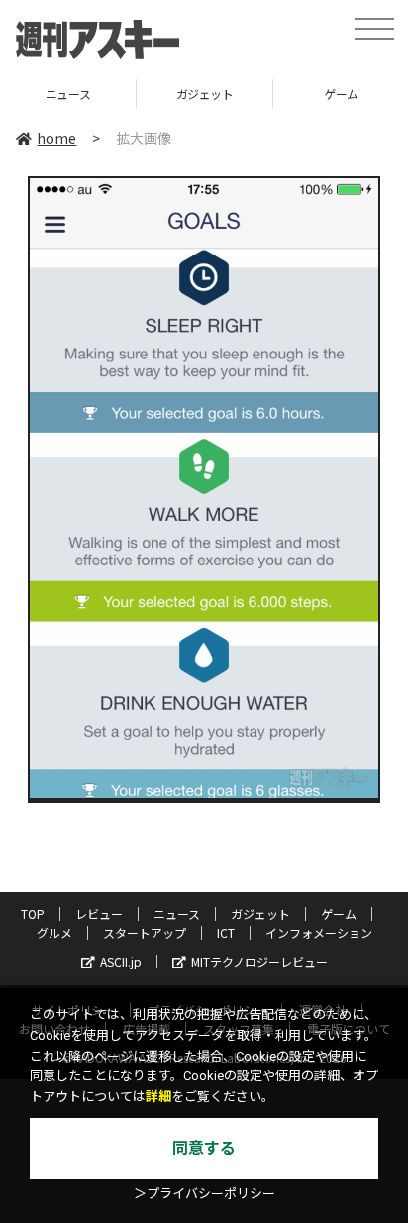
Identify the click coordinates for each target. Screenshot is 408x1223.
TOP (33, 913)
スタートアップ (144, 932)
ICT (226, 932)
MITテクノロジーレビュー (259, 961)
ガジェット (153, 93)
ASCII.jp (121, 961)
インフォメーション (318, 932)
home (56, 138)
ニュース (176, 913)
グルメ (54, 932)
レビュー (99, 913)
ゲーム (290, 93)
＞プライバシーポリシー (204, 1193)
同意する (204, 1148)
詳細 (158, 1096)
